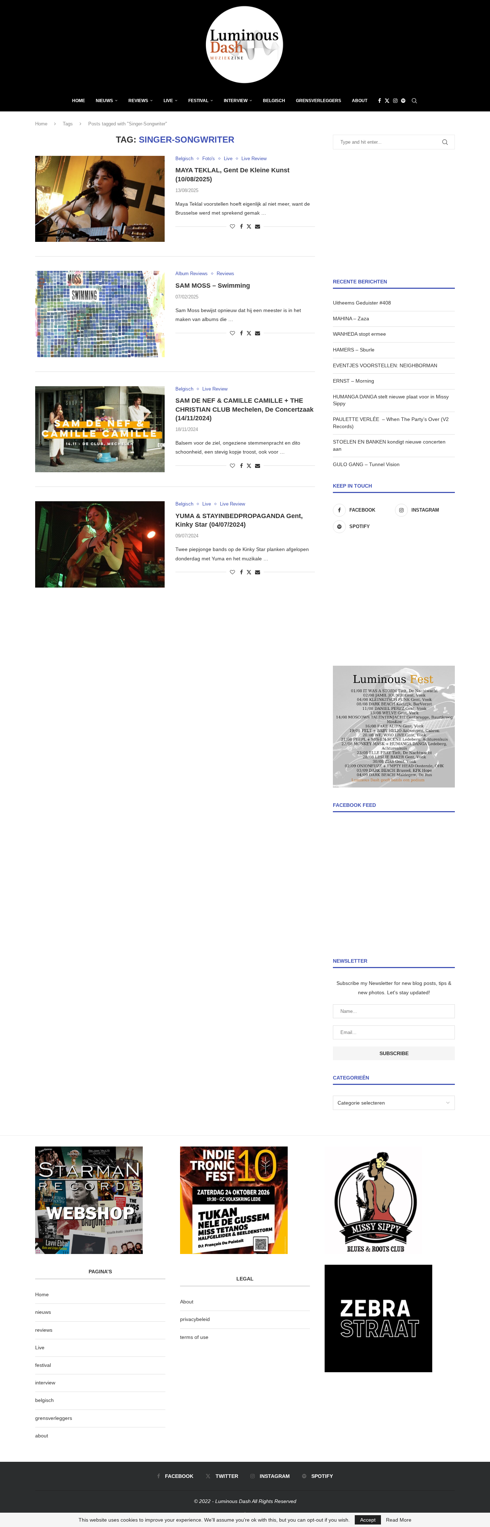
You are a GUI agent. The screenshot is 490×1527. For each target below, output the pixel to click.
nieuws (104, 100)
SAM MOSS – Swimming (212, 285)
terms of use (194, 1337)
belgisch (44, 1400)
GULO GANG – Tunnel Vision (366, 464)
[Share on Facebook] (241, 226)
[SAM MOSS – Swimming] (100, 314)
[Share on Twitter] (248, 226)
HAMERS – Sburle (353, 350)
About (359, 100)
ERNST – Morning (353, 381)
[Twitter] (387, 100)
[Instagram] (395, 100)
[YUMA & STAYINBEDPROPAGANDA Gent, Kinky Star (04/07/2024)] (100, 544)
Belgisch (274, 100)
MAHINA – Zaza (351, 318)
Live (168, 100)
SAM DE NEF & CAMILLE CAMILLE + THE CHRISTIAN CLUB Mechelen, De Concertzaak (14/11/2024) (244, 409)
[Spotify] (403, 100)
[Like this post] (232, 226)
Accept (368, 1520)
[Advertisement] (394, 214)
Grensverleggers (318, 100)
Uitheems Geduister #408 (362, 303)
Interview (236, 100)
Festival (198, 100)
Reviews (138, 100)
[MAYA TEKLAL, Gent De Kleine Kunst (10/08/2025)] (100, 199)
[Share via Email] (257, 226)
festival (43, 1365)
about (41, 1436)
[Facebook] (379, 100)
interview (45, 1382)
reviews (43, 1330)
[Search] (414, 100)
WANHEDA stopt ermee (359, 334)
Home (78, 100)
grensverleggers (53, 1418)
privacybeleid (195, 1319)
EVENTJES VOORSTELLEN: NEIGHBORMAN (385, 365)
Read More (398, 1519)
